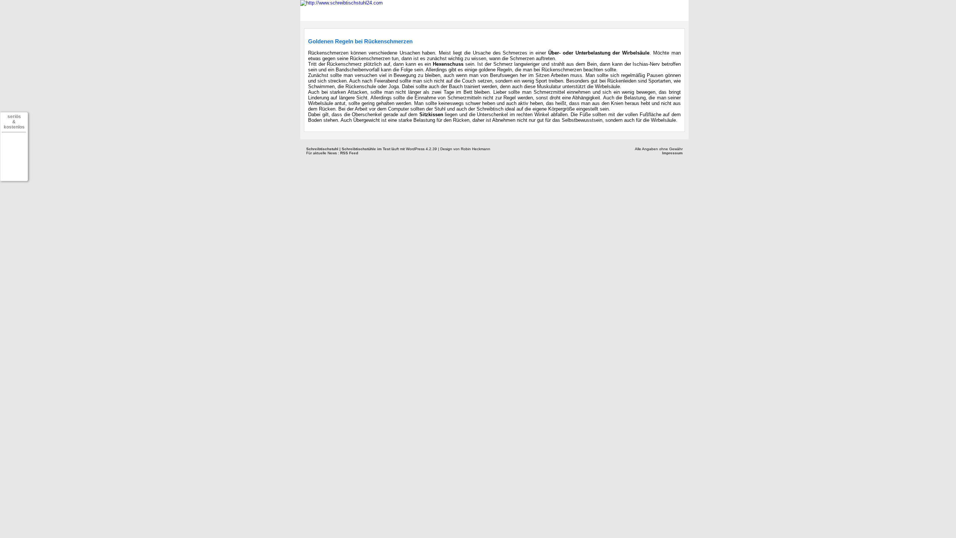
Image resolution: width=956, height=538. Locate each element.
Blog (541, 12)
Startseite (324, 12)
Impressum (672, 153)
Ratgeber (503, 12)
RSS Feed (349, 153)
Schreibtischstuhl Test (388, 12)
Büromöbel (455, 12)
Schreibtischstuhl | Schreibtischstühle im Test (348, 149)
